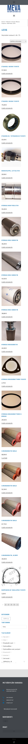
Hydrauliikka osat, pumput (11, 649)
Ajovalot (6, 637)
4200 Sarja (9, 23)
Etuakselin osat (8, 643)
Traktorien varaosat (10, 21)
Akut (4, 640)
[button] (14, 2)
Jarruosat (6, 658)
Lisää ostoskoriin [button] (7, 73)
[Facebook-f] (14, 742)
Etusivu (3, 21)
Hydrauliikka (7, 646)
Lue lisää (4, 458)
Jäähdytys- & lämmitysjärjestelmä (9, 662)
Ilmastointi (6, 652)
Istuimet (5, 655)
